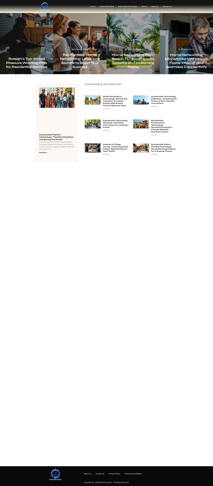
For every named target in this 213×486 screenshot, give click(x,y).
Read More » (43, 152)
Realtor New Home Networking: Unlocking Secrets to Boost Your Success (80, 61)
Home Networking (107, 6)
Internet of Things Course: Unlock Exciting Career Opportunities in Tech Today (115, 147)
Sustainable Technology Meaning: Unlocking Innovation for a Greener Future (115, 123)
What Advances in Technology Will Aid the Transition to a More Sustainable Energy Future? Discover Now (115, 101)
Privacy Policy (114, 474)
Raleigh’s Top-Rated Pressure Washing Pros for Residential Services (26, 63)
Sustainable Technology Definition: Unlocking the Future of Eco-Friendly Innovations (164, 99)
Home (93, 6)
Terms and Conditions (133, 474)
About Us (154, 6)
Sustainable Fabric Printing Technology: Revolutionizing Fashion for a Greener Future (163, 147)
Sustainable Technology (127, 6)
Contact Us (166, 6)
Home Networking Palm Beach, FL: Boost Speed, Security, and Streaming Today (133, 61)
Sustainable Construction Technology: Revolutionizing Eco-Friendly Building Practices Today (162, 126)
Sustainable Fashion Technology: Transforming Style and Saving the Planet (56, 137)
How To (144, 6)
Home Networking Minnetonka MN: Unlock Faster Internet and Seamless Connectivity (186, 61)
